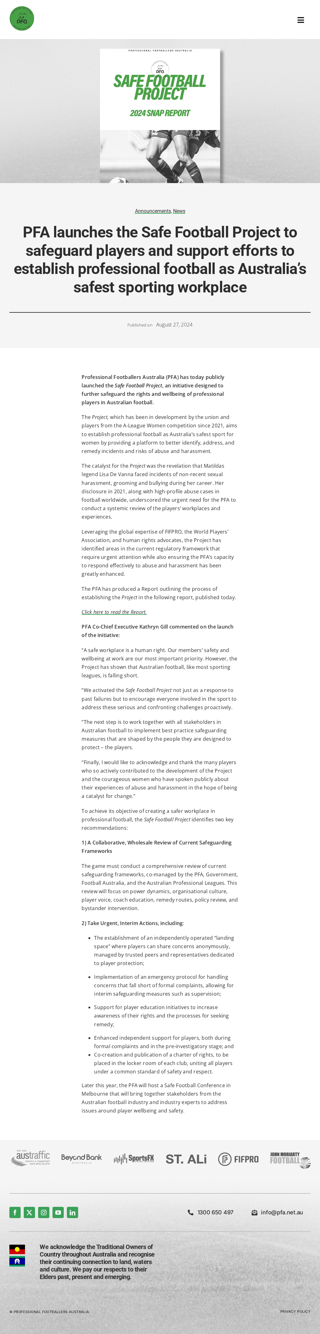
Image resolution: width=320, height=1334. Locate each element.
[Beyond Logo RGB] (82, 1156)
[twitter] (29, 1212)
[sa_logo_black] (186, 1156)
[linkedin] (72, 1212)
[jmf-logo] (290, 1151)
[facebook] (15, 1212)
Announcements (153, 211)
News (179, 211)
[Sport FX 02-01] (134, 1155)
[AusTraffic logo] (29, 1152)
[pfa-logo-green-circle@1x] (21, 8)
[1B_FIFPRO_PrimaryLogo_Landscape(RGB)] (238, 1155)
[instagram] (43, 1212)
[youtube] (58, 1212)
